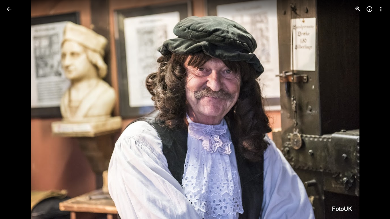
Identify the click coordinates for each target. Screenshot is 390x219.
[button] (16, 109)
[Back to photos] (9, 9)
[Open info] (369, 9)
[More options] (381, 9)
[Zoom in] (358, 9)
